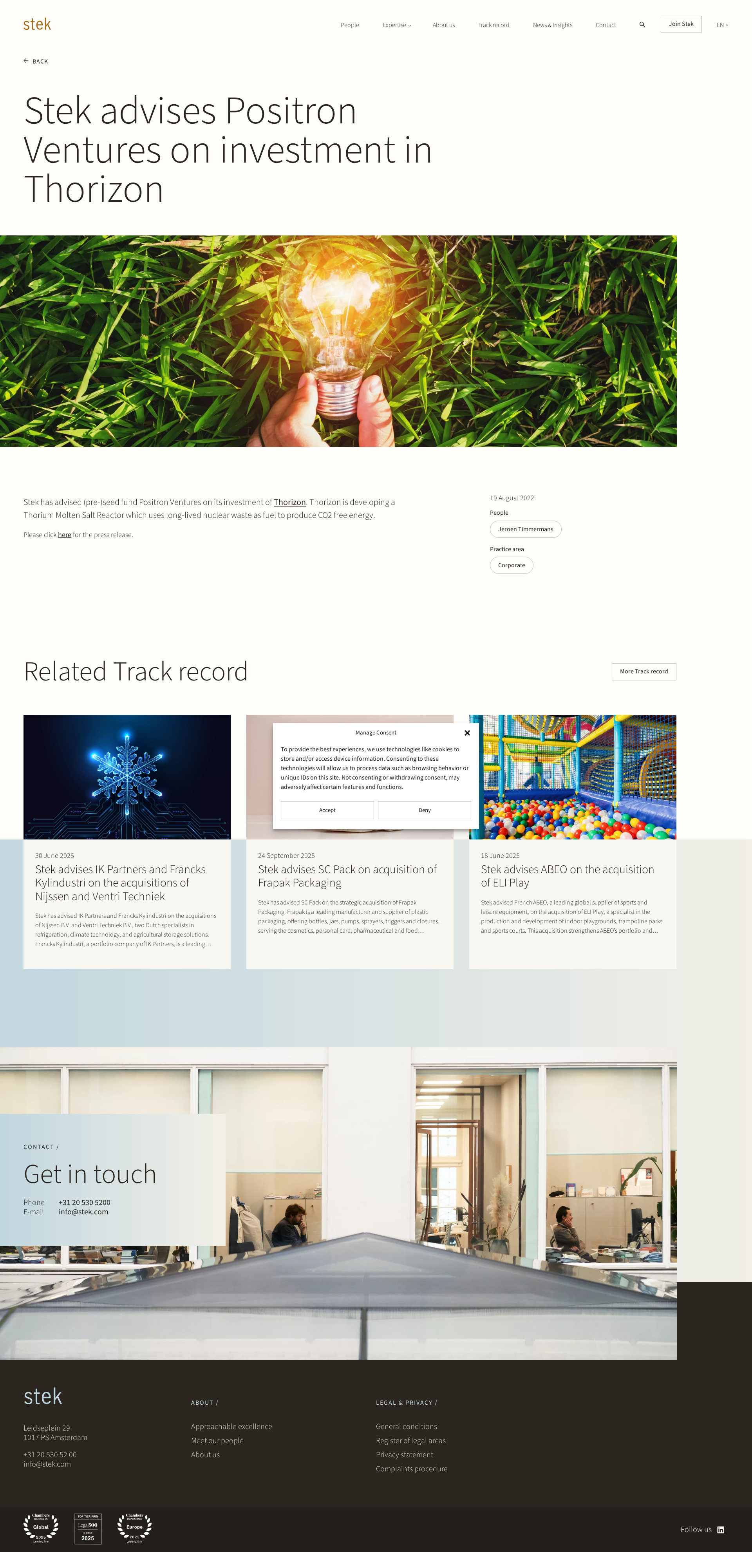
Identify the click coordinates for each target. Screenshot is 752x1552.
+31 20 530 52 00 (50, 1454)
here (64, 535)
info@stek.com (83, 1212)
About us (444, 25)
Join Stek (681, 24)
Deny (425, 810)
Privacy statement (404, 1454)
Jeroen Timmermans (525, 529)
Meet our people (217, 1440)
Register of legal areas (411, 1440)
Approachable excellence (231, 1426)
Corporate (511, 565)
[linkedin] (720, 1530)
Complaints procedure (412, 1468)
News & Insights (552, 25)
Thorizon (290, 502)
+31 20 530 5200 (84, 1202)
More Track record (644, 671)
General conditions (406, 1426)
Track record (494, 25)
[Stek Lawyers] (37, 25)
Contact (606, 25)
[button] (467, 733)
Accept (327, 810)
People (350, 25)
